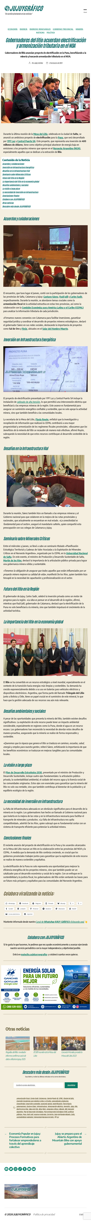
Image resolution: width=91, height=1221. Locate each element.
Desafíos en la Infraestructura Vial (16, 170)
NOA (66, 1109)
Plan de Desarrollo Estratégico (33, 1112)
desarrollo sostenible (33, 1104)
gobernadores (21, 1106)
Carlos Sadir (34, 1098)
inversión (66, 1106)
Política (51, 32)
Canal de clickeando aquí (60, 921)
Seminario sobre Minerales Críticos (16, 174)
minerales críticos (52, 1109)
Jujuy (72, 1106)
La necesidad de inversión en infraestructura (20, 192)
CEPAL (61, 1098)
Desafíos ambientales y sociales (15, 185)
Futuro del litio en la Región (13, 178)
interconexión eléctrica (55, 1106)
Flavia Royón (67, 1104)
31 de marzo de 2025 (55, 63)
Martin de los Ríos (22, 1109)
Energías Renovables (40, 29)
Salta (72, 1114)
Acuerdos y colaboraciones (13, 163)
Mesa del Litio (33, 1109)
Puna (24, 1114)
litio (76, 1106)
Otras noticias (8, 202)
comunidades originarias (60, 1101)
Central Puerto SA (52, 1098)
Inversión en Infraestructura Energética (18, 167)
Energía (23, 29)
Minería (79, 29)
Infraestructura (42, 1106)
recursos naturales (40, 1114)
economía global (46, 1104)
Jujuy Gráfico (38, 63)
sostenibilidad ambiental (24, 1117)
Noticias (40, 32)
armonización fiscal (23, 1098)
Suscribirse (71, 1085)
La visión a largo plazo (11, 188)
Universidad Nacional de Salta (43, 1117)
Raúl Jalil (30, 1114)
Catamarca (42, 1098)
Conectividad (20, 1104)
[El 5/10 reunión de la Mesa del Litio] (45, 1043)
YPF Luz (56, 1117)
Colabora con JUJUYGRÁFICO (13, 199)
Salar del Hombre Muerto (62, 1114)
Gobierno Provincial (63, 29)
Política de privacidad (44, 1214)
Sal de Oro (50, 1114)
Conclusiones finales (10, 195)
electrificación (57, 1104)
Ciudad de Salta (68, 1098)
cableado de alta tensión (28, 401)
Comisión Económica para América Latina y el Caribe (33, 1101)
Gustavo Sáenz (31, 1106)
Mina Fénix (42, 1109)
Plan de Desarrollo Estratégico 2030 (55, 1112)
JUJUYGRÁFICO (21, 1214)
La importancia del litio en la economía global (20, 181)
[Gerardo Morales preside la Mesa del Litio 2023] (73, 1043)
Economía (12, 29)
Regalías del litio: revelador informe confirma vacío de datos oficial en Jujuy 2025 (16, 1056)
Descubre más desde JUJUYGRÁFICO (16, 206)
